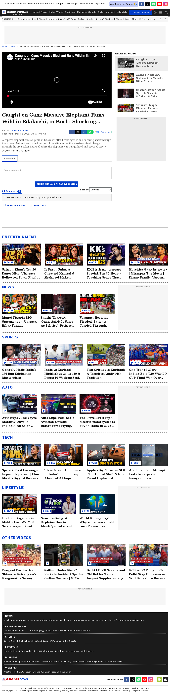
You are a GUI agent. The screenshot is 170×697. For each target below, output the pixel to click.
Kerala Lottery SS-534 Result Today (104, 19)
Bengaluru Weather (61, 672)
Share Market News (30, 661)
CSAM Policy (72, 688)
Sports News (10, 641)
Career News (72, 651)
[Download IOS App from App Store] (165, 679)
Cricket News (25, 641)
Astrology (59, 651)
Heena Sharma (20, 130)
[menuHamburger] (160, 12)
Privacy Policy (58, 688)
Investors (144, 688)
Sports (92, 12)
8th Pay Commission (74, 661)
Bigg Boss (45, 630)
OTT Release (32, 630)
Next (165, 19)
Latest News (40, 12)
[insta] (165, 4)
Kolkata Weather (22, 672)
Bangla (74, 3)
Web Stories (87, 651)
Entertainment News (14, 630)
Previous (160, 19)
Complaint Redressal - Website (95, 688)
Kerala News (98, 620)
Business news (11, 661)
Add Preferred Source (121, 4)
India (52, 12)
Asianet (15, 679)
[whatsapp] (153, 4)
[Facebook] (141, 4)
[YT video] (159, 4)
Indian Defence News (117, 620)
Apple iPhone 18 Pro (135, 19)
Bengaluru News (137, 620)
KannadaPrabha (46, 3)
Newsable (21, 3)
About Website (28, 688)
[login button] (156, 12)
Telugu (59, 3)
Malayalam (9, 3)
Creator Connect (140, 12)
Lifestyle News (11, 651)
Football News (41, 641)
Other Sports (69, 641)
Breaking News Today (14, 620)
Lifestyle (122, 12)
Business (70, 12)
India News (52, 620)
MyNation (100, 3)
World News (66, 620)
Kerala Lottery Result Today (31, 19)
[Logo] (16, 12)
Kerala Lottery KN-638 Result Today (66, 19)
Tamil (67, 3)
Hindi (82, 3)
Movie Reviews (59, 630)
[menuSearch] (166, 12)
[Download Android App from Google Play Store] (159, 679)
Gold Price (47, 661)
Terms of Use (44, 688)
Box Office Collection (79, 630)
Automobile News (114, 661)
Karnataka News (82, 620)
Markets (82, 12)
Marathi (90, 3)
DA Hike (58, 661)
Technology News (94, 661)
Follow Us (106, 132)
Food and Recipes (29, 651)
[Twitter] (147, 4)
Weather (8, 672)
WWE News (55, 641)
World (59, 12)
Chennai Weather (41, 672)
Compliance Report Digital (125, 688)
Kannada (32, 3)
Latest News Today (36, 620)
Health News (46, 651)
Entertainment (106, 12)
